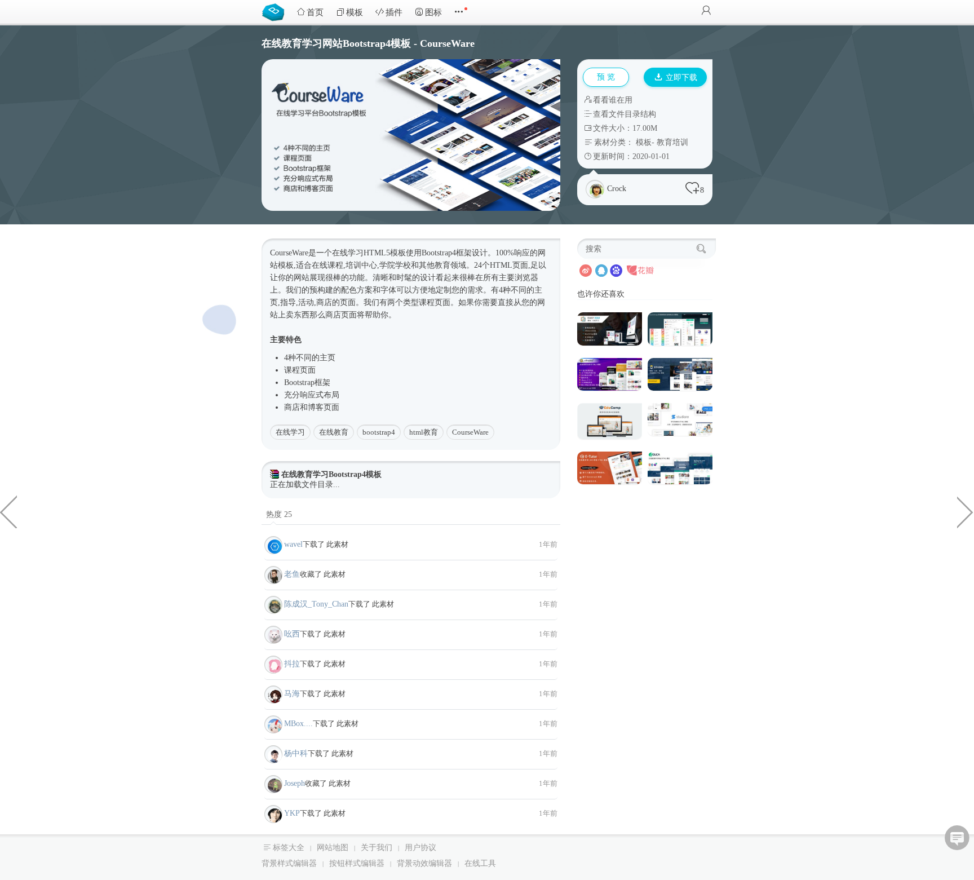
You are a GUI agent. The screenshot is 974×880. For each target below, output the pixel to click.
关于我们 (376, 847)
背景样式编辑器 (289, 863)
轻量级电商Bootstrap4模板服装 (8, 511)
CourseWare (470, 432)
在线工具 (480, 863)
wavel (293, 544)
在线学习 (290, 432)
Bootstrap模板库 (276, 11)
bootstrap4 (378, 432)
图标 (433, 12)
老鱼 (292, 574)
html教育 (423, 432)
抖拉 (292, 664)
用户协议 (420, 847)
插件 (394, 12)
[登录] (706, 11)
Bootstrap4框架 (447, 253)
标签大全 (288, 847)
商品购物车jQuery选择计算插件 (965, 511)
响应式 (312, 395)
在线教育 (333, 432)
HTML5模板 (385, 253)
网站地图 (332, 847)
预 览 (606, 77)
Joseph (294, 783)
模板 (354, 12)
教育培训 (672, 142)
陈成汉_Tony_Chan (316, 604)
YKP (292, 813)
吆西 (292, 634)
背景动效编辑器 (424, 863)
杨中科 (296, 753)
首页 (315, 12)
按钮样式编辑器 (356, 863)
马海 (292, 693)
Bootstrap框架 (307, 382)
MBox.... (298, 723)
